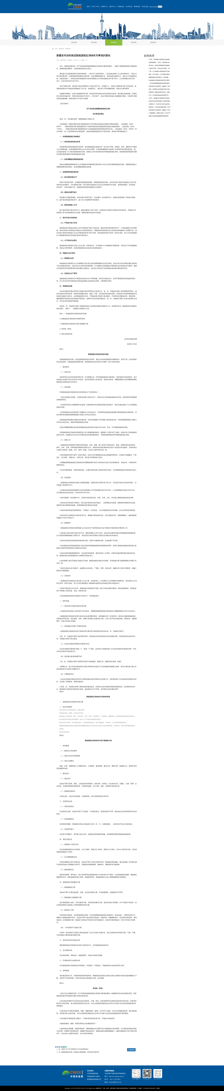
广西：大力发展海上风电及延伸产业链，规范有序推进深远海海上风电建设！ (160, 71)
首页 (88, 6)
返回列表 (132, 1049)
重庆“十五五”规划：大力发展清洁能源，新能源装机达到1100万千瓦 (160, 74)
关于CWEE (96, 6)
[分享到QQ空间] (58, 1047)
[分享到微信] (66, 1047)
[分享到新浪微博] (60, 1047)
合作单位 (129, 6)
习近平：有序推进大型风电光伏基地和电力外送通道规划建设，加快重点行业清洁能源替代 (160, 59)
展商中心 (105, 6)
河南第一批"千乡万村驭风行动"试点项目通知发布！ (75, 1049)
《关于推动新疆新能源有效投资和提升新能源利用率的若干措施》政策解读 (160, 83)
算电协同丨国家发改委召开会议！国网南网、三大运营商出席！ (160, 92)
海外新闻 (133, 42)
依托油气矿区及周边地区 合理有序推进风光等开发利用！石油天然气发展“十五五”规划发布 (160, 101)
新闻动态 (137, 6)
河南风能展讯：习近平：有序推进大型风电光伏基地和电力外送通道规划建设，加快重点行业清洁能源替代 (160, 62)
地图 (158, 1088)
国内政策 (114, 42)
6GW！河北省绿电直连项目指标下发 (159, 95)
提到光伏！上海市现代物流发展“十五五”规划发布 (160, 107)
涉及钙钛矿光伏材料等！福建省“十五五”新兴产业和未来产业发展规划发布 (160, 86)
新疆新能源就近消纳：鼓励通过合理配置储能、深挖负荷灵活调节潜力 (80, 1052)
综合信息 (145, 6)
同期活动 (121, 6)
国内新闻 (94, 42)
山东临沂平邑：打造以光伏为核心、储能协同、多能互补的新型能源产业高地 (160, 68)
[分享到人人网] (64, 1047)
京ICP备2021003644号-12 (150, 1088)
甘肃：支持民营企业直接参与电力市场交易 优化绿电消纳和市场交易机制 (160, 89)
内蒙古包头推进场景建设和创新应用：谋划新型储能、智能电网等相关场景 (160, 116)
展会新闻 (74, 42)
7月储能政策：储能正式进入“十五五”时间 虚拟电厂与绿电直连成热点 (160, 113)
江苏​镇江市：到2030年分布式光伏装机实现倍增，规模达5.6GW (160, 104)
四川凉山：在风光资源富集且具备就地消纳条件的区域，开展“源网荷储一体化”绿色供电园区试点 (160, 65)
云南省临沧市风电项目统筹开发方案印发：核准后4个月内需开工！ (160, 80)
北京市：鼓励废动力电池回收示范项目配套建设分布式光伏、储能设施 (160, 98)
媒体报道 (153, 42)
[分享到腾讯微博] (62, 1047)
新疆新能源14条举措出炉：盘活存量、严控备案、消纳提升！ (160, 77)
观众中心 (113, 6)
